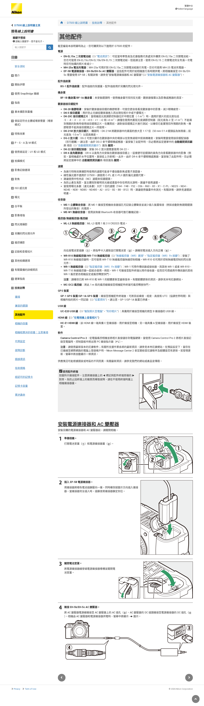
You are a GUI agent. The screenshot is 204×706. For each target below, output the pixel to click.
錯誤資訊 (20, 359)
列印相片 (112, 311)
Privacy (17, 689)
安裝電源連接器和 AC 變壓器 (163, 74)
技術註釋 (97, 22)
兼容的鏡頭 (21, 305)
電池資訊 (102, 56)
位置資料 (100, 299)
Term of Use (30, 689)
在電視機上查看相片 (85, 317)
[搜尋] (49, 47)
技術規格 (20, 368)
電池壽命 (20, 394)
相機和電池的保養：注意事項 (31, 332)
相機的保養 (21, 323)
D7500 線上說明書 (77, 22)
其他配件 (20, 314)
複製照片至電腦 (93, 311)
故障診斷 (20, 350)
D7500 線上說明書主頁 (27, 25)
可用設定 (20, 341)
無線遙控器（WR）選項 (129, 255)
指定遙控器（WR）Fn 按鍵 (162, 255)
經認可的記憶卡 (24, 377)
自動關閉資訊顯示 (88, 145)
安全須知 (20, 66)
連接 (17, 296)
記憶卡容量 (21, 385)
